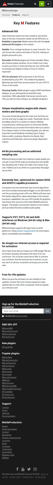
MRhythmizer (8, 383)
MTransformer (8, 337)
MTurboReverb (8, 397)
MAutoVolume (8, 366)
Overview (6, 15)
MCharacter (7, 372)
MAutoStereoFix (9, 363)
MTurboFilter (7, 347)
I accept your (16, 316)
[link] (17, 469)
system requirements (26, 231)
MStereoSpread (9, 334)
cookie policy (28, 477)
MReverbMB (7, 328)
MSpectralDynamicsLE (11, 389)
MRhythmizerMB (9, 386)
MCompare (7, 374)
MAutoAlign (7, 357)
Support (25, 15)
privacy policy (21, 316)
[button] (35, 4)
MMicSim (6, 380)
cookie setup (40, 477)
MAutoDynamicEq (10, 360)
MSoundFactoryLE (10, 331)
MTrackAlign (7, 392)
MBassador (7, 369)
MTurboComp (8, 395)
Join (47, 311)
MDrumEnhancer (9, 377)
